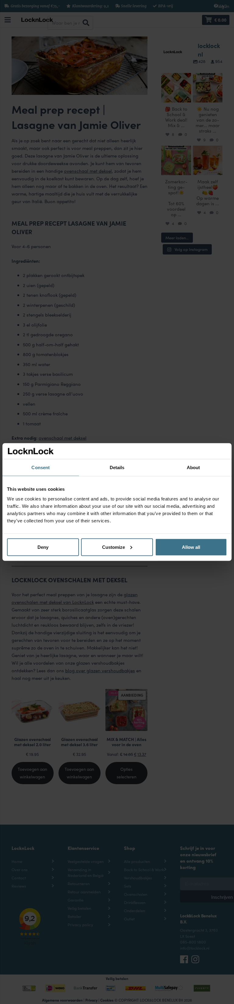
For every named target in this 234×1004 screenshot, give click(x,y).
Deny (42, 546)
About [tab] (193, 467)
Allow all (191, 546)
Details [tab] (117, 467)
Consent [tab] (40, 467)
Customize (113, 546)
